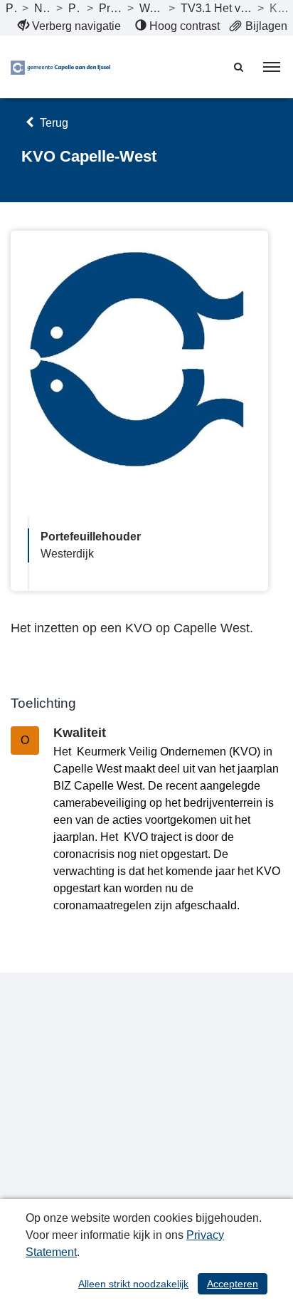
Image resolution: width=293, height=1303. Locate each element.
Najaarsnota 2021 (42, 8)
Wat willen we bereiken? (150, 8)
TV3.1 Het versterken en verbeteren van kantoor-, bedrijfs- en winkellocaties (216, 8)
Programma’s (74, 8)
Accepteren (232, 1283)
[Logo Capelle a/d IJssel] (60, 67)
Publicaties (11, 8)
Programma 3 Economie (110, 8)
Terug (52, 123)
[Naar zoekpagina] (239, 67)
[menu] (271, 67)
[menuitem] (69, 26)
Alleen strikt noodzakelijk (133, 1283)
